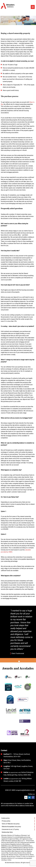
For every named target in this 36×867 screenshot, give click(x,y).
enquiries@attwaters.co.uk (25, 790)
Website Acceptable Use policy (11, 826)
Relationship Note (7, 832)
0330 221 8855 (10, 790)
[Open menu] (33, 7)
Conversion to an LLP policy (10, 829)
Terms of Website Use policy (11, 824)
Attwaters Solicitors (14, 862)
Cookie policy (5, 818)
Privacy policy (6, 821)
